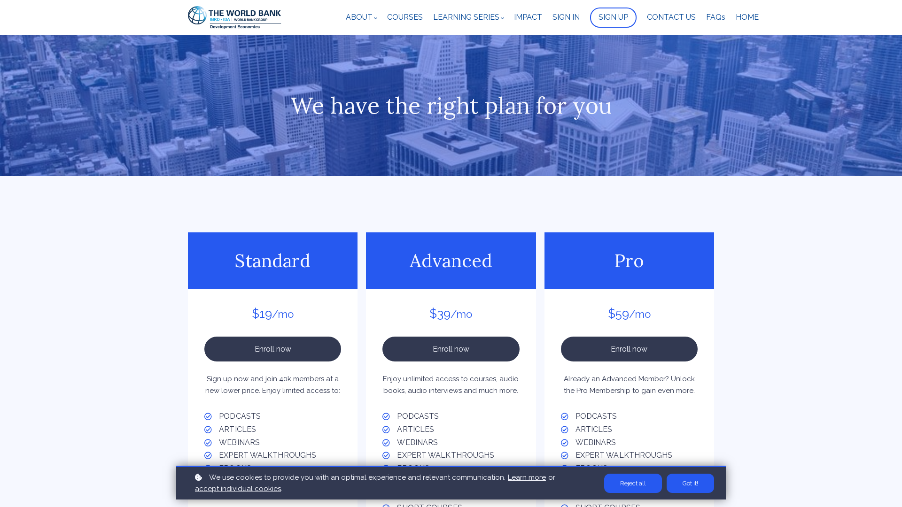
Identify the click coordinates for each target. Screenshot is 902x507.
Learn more (527, 477)
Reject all (633, 483)
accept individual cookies (238, 488)
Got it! (690, 483)
